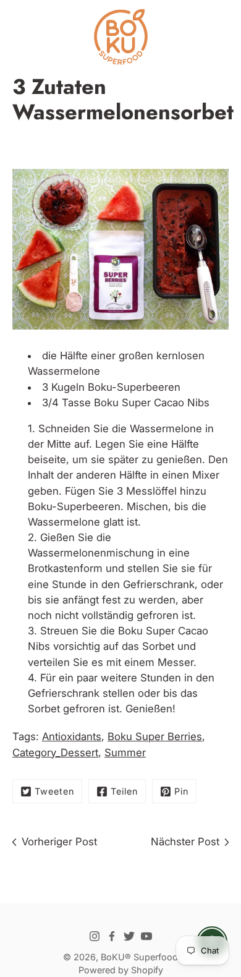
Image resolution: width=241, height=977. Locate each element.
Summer (125, 752)
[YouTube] (146, 936)
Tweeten (54, 791)
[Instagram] (94, 936)
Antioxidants (71, 736)
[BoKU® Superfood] (120, 37)
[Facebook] (111, 936)
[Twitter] (129, 936)
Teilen (124, 791)
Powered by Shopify (120, 970)
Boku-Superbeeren (134, 387)
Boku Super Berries (155, 736)
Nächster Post (185, 841)
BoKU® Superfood (139, 957)
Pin (181, 791)
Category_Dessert (55, 752)
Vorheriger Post (59, 841)
